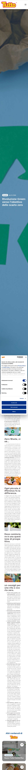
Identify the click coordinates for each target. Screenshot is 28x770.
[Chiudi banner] (25, 357)
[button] (25, 4)
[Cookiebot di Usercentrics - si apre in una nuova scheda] (17, 357)
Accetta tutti (14, 402)
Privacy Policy (21, 365)
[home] (9, 5)
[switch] (24, 385)
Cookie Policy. (6, 367)
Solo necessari (14, 407)
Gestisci (22, 398)
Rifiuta (14, 411)
